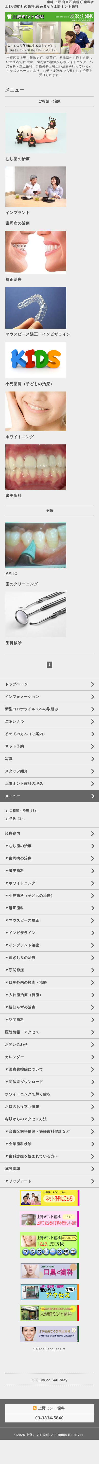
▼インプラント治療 (22, 945)
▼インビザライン (20, 933)
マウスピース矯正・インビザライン (38, 334)
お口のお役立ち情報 (22, 1106)
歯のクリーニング (22, 584)
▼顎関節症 (14, 970)
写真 (9, 759)
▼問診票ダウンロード (24, 1082)
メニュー (12, 796)
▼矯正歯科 (14, 908)
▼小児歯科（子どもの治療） (30, 895)
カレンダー (14, 1057)
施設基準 (12, 1169)
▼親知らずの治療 (20, 1007)
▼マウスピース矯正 (22, 920)
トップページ (16, 684)
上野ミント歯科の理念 (24, 783)
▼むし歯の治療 (18, 846)
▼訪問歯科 (14, 1020)
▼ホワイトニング (20, 883)
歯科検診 (14, 643)
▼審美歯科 (14, 871)
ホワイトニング (20, 437)
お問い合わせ (16, 1044)
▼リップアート (18, 1181)
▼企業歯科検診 (18, 1144)
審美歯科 (14, 495)
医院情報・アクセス (22, 1032)
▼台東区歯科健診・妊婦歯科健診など (37, 1131)
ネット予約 (14, 746)
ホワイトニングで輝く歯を (28, 1094)
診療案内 (12, 833)
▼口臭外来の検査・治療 (26, 982)
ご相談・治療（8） (23, 810)
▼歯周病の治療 (18, 858)
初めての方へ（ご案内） (26, 734)
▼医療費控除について (24, 1069)
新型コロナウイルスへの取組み (31, 709)
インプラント (18, 212)
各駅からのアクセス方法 (26, 1119)
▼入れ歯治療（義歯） (24, 995)
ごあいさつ (14, 721)
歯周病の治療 (18, 223)
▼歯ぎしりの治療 (20, 957)
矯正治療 (14, 279)
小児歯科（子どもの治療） (30, 384)
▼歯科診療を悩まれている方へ (31, 1156)
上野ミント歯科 (37, 1435)
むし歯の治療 (18, 159)
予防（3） (17, 818)
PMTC (12, 573)
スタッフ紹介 (16, 771)
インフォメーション (22, 697)
